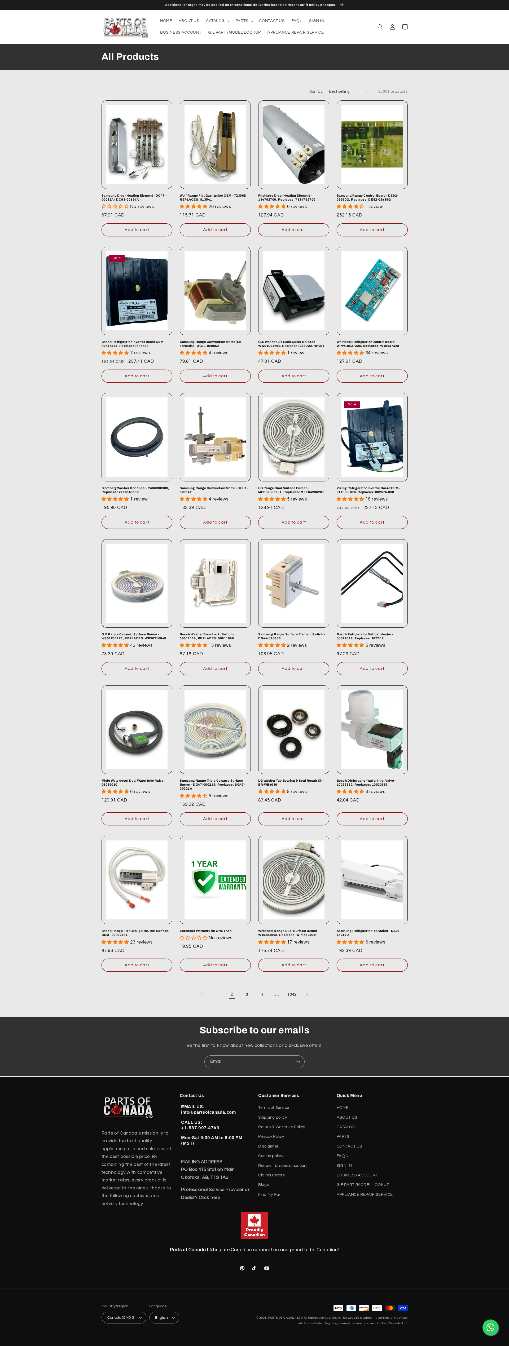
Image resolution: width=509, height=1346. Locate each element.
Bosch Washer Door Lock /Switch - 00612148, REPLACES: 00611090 (207, 636)
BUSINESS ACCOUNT (357, 1175)
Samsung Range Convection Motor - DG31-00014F (214, 490)
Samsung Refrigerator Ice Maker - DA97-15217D (369, 932)
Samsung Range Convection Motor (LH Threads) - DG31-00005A (210, 343)
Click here (209, 1197)
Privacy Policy (271, 1137)
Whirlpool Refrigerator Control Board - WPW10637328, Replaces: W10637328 (368, 343)
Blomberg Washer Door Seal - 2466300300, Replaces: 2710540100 (135, 490)
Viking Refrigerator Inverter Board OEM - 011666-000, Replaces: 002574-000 (369, 490)
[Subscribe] (298, 1061)
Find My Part (270, 1195)
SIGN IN (344, 1166)
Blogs (263, 1185)
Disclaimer (268, 1146)
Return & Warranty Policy (281, 1127)
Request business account (283, 1166)
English (161, 1318)
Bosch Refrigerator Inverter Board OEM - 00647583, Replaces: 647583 (133, 343)
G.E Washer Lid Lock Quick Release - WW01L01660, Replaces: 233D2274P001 (291, 343)
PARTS (343, 1137)
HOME (343, 1108)
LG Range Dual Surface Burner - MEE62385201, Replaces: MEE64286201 (291, 490)
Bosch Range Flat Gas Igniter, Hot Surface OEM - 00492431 (135, 932)
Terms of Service (273, 1108)
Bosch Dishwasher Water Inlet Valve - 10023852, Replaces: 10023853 (366, 782)
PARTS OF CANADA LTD (285, 1317)
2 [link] (232, 994)
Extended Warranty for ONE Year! (206, 930)
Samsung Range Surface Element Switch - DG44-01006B (291, 636)
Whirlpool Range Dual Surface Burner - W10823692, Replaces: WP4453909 (288, 932)
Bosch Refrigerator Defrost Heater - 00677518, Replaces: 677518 (365, 636)
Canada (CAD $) (121, 1318)
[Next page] (307, 994)
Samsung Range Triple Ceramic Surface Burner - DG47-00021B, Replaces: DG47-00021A (212, 784)
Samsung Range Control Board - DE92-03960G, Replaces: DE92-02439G (367, 197)
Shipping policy (272, 1117)
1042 (292, 995)
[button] (217, 21)
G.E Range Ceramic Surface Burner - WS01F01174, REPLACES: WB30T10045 (134, 636)
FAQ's (342, 1156)
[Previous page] (202, 994)
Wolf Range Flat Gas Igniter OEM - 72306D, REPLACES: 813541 (214, 197)
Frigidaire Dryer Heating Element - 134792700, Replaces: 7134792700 (286, 197)
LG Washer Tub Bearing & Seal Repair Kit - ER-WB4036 (291, 782)
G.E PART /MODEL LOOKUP (363, 1185)
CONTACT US (349, 1146)
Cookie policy (270, 1156)
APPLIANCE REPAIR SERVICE (365, 1195)
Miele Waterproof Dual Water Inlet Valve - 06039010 (134, 782)
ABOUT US (347, 1117)
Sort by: (316, 92)
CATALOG (346, 1127)
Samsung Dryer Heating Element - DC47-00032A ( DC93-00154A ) (134, 197)
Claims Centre (271, 1175)
